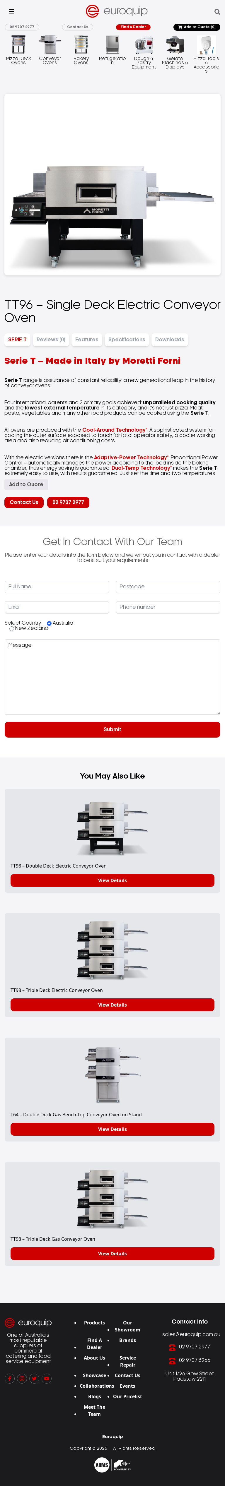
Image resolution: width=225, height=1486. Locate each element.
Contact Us (77, 27)
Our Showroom (127, 1326)
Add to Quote (200, 27)
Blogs (94, 1396)
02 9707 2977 (22, 27)
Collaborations (97, 1386)
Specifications (126, 339)
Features (86, 339)
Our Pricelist (127, 1396)
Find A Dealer (133, 27)
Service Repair (128, 1361)
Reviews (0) (51, 339)
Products (94, 1322)
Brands (127, 1340)
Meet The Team (94, 1410)
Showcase (94, 1375)
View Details (112, 880)
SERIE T (17, 339)
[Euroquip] (112, 1465)
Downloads (169, 339)
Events (127, 1386)
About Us (94, 1358)
